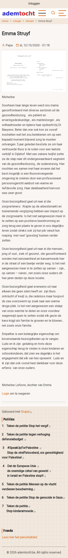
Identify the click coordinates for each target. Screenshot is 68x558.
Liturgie (17, 21)
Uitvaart (30, 21)
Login (5, 393)
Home (5, 21)
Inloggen (34, 3)
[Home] (18, 13)
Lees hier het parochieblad (19, 537)
